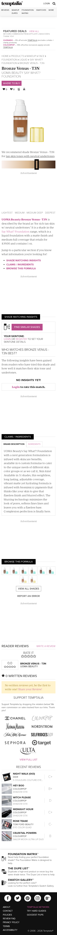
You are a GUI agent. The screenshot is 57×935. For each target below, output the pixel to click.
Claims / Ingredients (20, 264)
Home (5, 56)
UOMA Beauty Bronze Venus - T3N (24, 219)
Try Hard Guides (36, 911)
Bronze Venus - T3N (21, 68)
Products (17, 56)
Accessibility (10, 930)
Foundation (9, 59)
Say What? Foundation (15, 231)
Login (46, 3)
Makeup (31, 56)
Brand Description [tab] (13, 444)
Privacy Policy (11, 922)
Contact (8, 911)
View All (34, 31)
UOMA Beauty (12, 73)
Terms (6, 926)
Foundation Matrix (28, 11)
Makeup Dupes (15, 11)
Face (41, 56)
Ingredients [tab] (34, 444)
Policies (7, 914)
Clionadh (8, 40)
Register (21, 339)
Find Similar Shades (27, 327)
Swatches (41, 10)
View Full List (28, 759)
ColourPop (9, 45)
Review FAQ (9, 918)
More (51, 10)
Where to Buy (11, 83)
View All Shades (28, 588)
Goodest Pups (35, 914)
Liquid (23, 59)
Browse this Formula (21, 268)
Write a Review (45, 646)
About (6, 907)
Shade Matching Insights (23, 260)
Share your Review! (30, 689)
